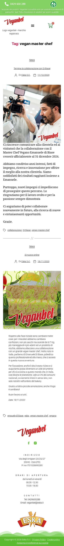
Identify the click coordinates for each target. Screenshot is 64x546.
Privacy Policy (39, 539)
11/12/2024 (43, 75)
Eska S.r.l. (25, 75)
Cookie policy (53, 539)
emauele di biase (15, 415)
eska (27, 415)
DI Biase (27, 230)
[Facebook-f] (28, 443)
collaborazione (14, 230)
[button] (32, 25)
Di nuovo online (32, 255)
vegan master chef (41, 230)
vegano (52, 415)
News (32, 60)
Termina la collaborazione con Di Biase (32, 68)
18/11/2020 (43, 261)
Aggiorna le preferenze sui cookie (32, 543)
